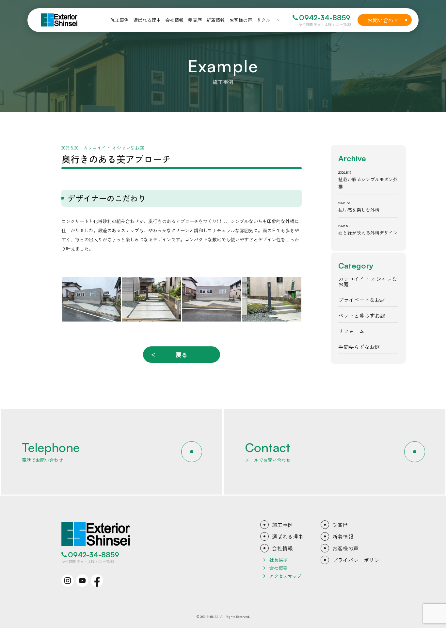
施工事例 (282, 524)
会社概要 (278, 568)
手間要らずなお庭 (359, 346)
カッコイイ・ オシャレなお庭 (367, 281)
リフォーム (351, 331)
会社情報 (282, 548)
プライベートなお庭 (361, 299)
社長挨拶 (278, 559)
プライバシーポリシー (358, 560)
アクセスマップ (285, 576)
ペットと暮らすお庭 (361, 315)
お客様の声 (345, 548)
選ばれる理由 (287, 536)
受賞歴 (340, 524)
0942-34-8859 (324, 17)
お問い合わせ (387, 20)
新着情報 (342, 536)
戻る (181, 354)
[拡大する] (112, 285)
